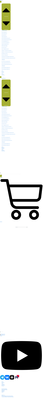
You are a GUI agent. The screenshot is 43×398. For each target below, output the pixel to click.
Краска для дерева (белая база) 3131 (6, 38)
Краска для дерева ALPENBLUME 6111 (6, 145)
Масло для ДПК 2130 (4, 35)
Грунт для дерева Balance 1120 (5, 41)
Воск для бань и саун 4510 (4, 53)
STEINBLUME (3, 59)
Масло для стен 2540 (4, 47)
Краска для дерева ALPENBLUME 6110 (6, 67)
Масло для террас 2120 (4, 33)
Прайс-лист (3, 395)
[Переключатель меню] (0, 2)
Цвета (2, 381)
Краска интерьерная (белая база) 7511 (6, 62)
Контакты (3, 385)
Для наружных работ (4, 30)
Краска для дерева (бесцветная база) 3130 (6, 39)
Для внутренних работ (4, 45)
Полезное (3, 384)
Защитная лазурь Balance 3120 (5, 44)
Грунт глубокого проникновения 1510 (6, 61)
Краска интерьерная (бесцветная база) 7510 (7, 64)
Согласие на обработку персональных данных (8, 396)
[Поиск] (1, 175)
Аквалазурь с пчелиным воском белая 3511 (6, 50)
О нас (2, 383)
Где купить (3, 382)
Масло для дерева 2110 (4, 108)
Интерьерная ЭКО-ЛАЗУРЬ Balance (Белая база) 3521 (8, 56)
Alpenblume (3, 390)
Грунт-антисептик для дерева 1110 (5, 42)
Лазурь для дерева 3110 (4, 36)
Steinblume (3, 391)
